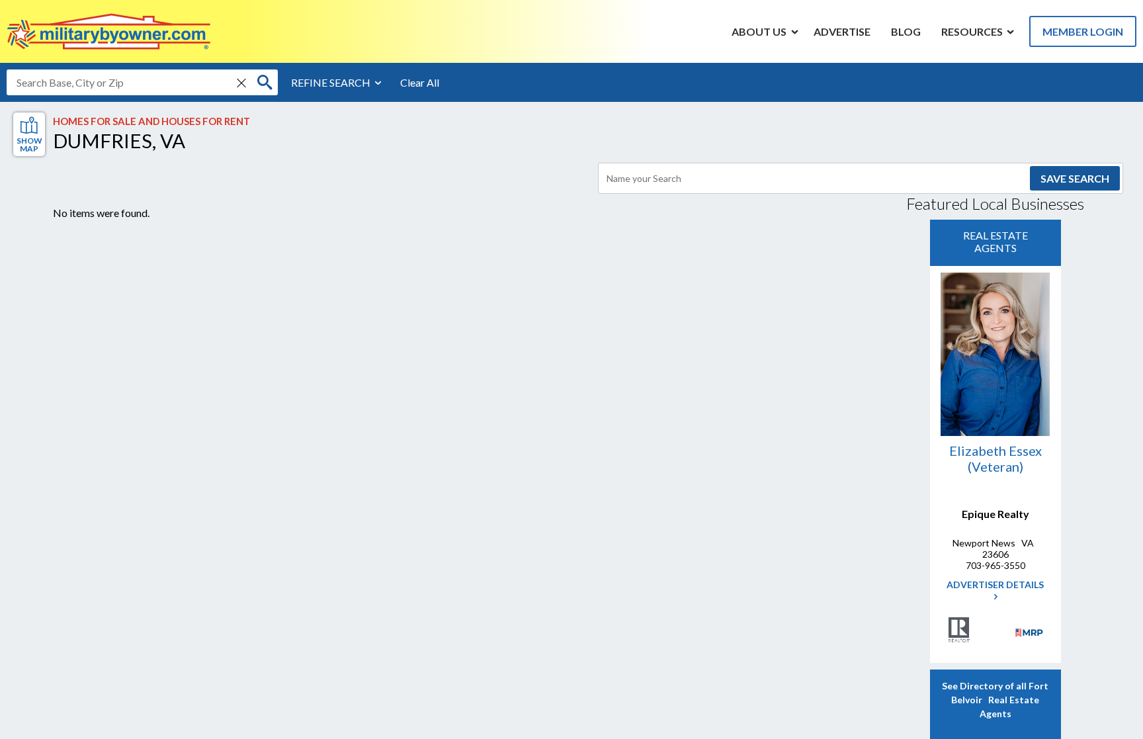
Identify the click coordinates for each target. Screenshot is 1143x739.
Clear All (419, 82)
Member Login (1082, 31)
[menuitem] (759, 31)
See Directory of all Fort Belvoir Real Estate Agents (995, 699)
